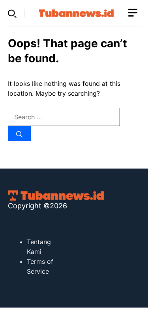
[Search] (19, 133)
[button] (12, 13)
